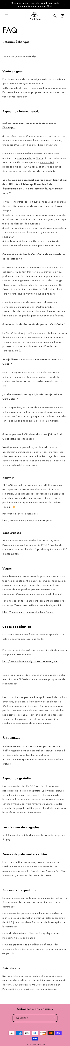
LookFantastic (24, 158)
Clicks (39, 158)
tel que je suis (39, 1044)
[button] (6, 15)
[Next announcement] (64, 4)
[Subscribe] (53, 1018)
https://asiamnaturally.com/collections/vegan (28, 612)
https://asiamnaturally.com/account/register (27, 520)
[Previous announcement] (6, 4)
